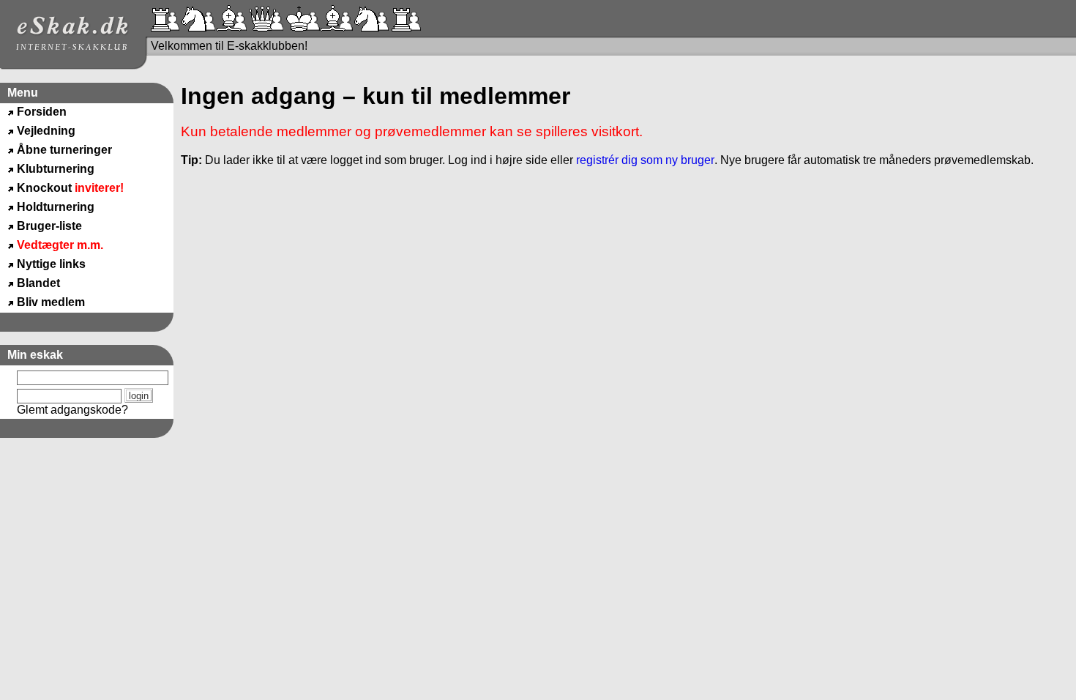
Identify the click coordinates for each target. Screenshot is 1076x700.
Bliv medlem (51, 302)
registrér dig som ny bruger (645, 160)
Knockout (70, 188)
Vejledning (46, 130)
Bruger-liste (49, 226)
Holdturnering (55, 207)
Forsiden (42, 111)
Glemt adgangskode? (72, 409)
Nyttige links (51, 264)
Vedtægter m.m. (60, 245)
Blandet (38, 283)
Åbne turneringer (64, 150)
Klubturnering (55, 169)
